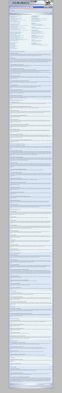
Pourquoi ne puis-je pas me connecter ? (14, 19)
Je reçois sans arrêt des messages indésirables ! (36, 24)
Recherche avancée (50, 7)
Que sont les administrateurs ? (34, 16)
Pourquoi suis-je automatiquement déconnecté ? (15, 21)
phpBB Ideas (47, 373)
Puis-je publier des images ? (13, 45)
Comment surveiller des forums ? (35, 37)
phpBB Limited (30, 369)
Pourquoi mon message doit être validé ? (14, 40)
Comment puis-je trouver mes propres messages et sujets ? (38, 33)
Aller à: (38, 384)
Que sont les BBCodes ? (13, 43)
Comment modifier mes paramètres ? (14, 24)
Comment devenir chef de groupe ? (35, 19)
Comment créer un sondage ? (13, 34)
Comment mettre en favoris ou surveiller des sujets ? (37, 36)
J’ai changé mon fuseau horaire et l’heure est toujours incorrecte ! (17, 26)
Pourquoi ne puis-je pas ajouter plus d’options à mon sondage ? (17, 35)
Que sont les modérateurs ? (34, 17)
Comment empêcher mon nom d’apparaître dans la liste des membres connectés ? (19, 25)
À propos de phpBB (30, 370)
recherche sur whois (15, 378)
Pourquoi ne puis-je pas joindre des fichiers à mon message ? (17, 37)
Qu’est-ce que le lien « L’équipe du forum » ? (36, 21)
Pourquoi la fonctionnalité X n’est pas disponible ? (36, 44)
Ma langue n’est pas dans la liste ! (14, 27)
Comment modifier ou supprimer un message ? (15, 33)
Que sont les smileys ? (12, 44)
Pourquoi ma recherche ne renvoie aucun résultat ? (37, 31)
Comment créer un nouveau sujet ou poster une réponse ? (16, 32)
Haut (11, 56)
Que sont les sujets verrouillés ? (13, 48)
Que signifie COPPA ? (12, 17)
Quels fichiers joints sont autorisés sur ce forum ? (36, 40)
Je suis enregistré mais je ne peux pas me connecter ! (16, 18)
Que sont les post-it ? (12, 47)
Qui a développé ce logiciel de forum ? (35, 43)
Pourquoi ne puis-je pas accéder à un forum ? (15, 36)
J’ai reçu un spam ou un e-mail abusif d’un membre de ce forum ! (38, 25)
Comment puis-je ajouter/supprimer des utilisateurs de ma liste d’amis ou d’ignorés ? (40, 28)
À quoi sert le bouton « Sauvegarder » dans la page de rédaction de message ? (19, 39)
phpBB (20, 121)
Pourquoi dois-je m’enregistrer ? (13, 16)
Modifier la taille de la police (51, 10)
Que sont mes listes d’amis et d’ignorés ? (35, 27)
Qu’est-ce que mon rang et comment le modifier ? (15, 29)
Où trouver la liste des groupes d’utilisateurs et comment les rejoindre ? (39, 18)
